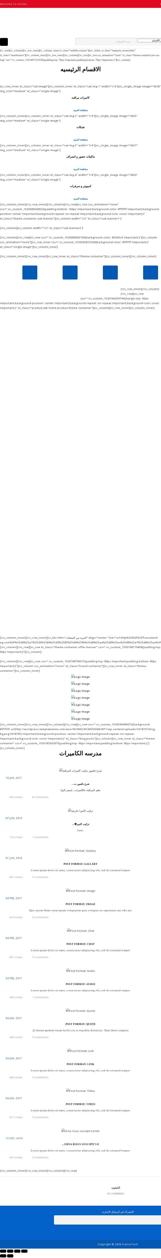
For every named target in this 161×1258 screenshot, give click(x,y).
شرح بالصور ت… (80, 784)
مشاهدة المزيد (80, 110)
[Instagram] (131, 1232)
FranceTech (130, 1244)
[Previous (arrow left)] (3, 1255)
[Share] (10, 1251)
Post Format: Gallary (81, 864)
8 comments (40, 797)
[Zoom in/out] (24, 1251)
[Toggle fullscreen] (17, 1251)
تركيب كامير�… (80, 824)
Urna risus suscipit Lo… (80, 1144)
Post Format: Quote (81, 1024)
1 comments (40, 837)
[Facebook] (105, 1232)
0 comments (40, 917)
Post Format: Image (80, 904)
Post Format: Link (80, 1064)
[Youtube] (122, 1232)
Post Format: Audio (80, 984)
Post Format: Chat (81, 944)
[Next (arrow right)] (10, 1255)
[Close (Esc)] (3, 1251)
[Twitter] (113, 1232)
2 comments (40, 877)
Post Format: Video (80, 1104)
